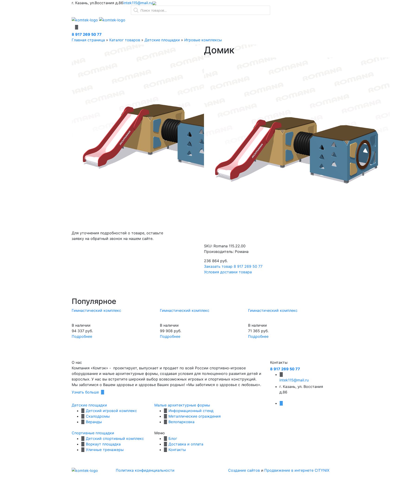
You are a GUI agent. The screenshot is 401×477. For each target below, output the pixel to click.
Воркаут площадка (103, 444)
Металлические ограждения (194, 416)
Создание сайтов (244, 470)
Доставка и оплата (185, 444)
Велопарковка (181, 421)
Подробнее (82, 336)
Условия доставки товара (228, 272)
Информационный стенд (190, 410)
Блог (172, 438)
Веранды (94, 421)
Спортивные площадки (93, 433)
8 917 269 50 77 (87, 34)
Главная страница (88, 40)
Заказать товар (218, 266)
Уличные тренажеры (105, 449)
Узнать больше (85, 392)
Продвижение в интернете (289, 470)
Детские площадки (162, 40)
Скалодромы (98, 416)
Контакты (177, 449)
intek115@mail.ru (137, 2)
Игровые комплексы (203, 40)
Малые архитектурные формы (182, 405)
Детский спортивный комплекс (115, 438)
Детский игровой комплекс (111, 410)
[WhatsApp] (154, 3)
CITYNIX (322, 470)
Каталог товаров (124, 40)
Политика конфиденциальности (145, 470)
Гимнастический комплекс (96, 310)
